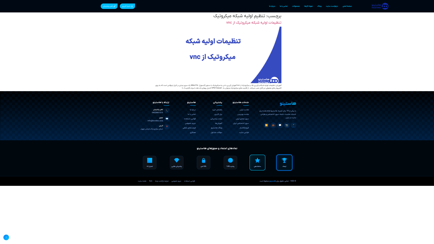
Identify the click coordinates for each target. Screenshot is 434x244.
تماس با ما (284, 6)
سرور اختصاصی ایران (241, 123)
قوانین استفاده (190, 119)
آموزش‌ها (218, 123)
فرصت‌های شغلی (189, 128)
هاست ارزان (244, 110)
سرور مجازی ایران (242, 119)
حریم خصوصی (190, 123)
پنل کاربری (218, 114)
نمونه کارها (308, 6)
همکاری (193, 132)
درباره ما (272, 6)
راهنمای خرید (217, 110)
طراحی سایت (244, 132)
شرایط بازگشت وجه (162, 181)
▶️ (266, 125)
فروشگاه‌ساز (244, 128)
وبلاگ (319, 6)
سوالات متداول (216, 132)
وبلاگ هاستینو (216, 128)
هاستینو (272, 181)
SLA (150, 181)
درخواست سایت (332, 6)
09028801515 (157, 112)
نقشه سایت (142, 181)
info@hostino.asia (155, 121)
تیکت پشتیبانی (216, 119)
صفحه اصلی (347, 6)
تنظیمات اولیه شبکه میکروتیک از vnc (253, 22)
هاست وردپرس (243, 114)
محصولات (296, 6)
